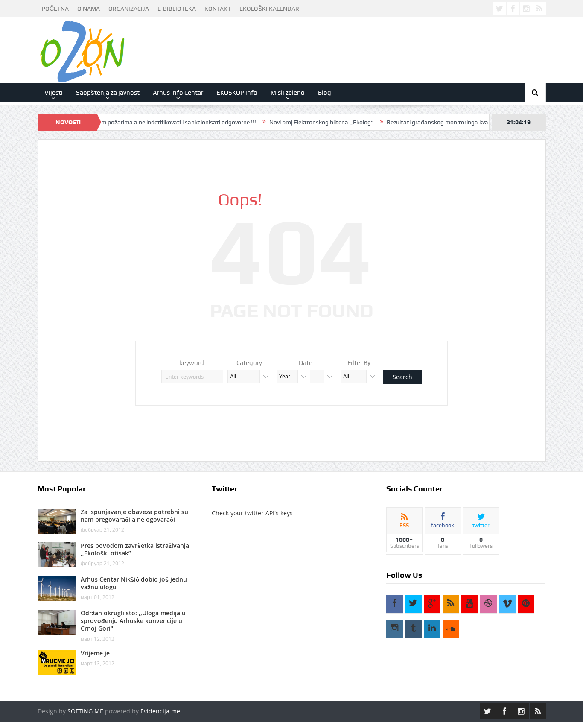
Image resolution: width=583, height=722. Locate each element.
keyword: (192, 363)
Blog (324, 92)
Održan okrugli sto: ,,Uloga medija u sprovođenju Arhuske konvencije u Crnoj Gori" (133, 620)
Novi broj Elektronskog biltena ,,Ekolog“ (306, 122)
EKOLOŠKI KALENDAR (269, 8)
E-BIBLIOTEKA (176, 8)
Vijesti (53, 92)
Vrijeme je (95, 653)
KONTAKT (217, 8)
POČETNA (55, 8)
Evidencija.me (160, 711)
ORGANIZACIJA (128, 8)
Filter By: (359, 363)
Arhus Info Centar (178, 92)
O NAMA (88, 8)
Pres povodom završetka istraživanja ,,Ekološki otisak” (135, 549)
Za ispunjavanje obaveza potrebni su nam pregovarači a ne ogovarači (134, 515)
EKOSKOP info (236, 92)
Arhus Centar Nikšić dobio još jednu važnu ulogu (134, 583)
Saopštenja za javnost (108, 92)
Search (402, 377)
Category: (250, 363)
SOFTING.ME (85, 711)
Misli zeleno (288, 92)
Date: (306, 363)
